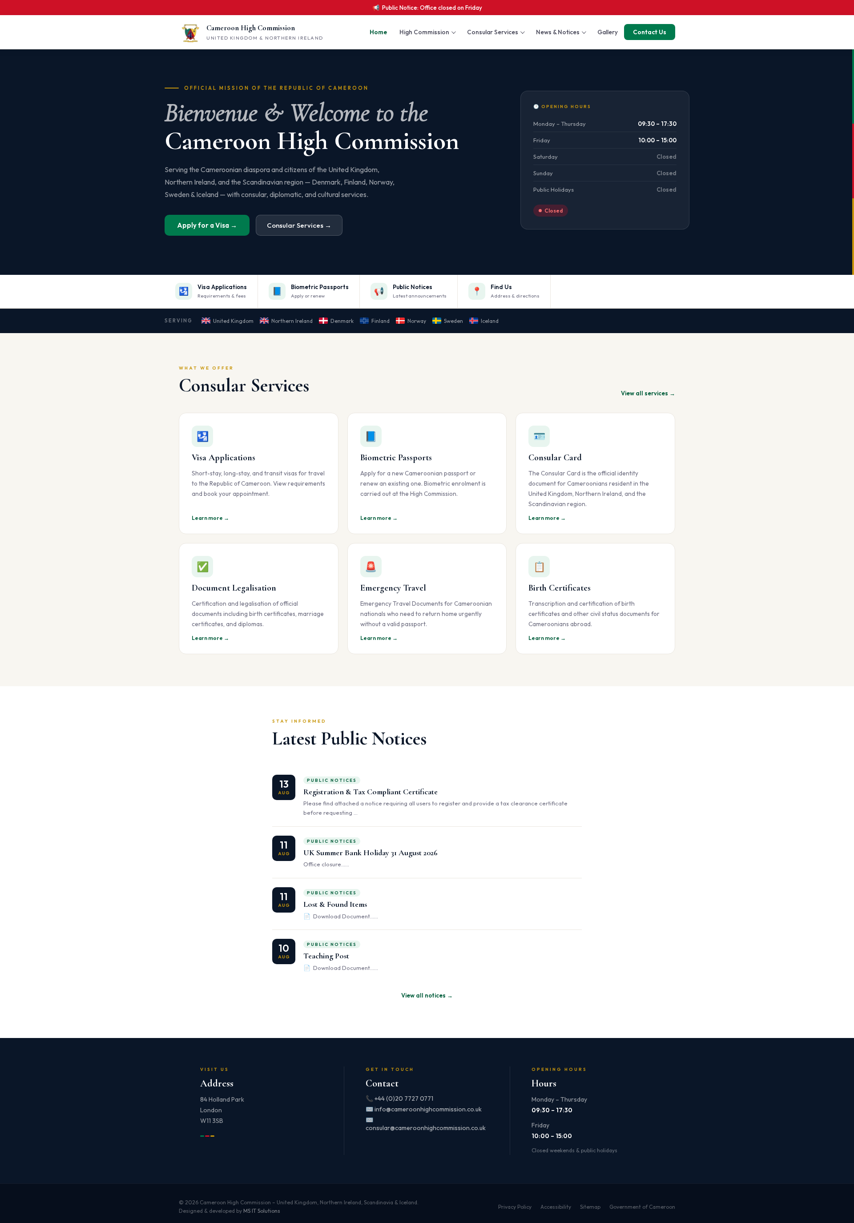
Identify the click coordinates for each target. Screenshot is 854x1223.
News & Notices (558, 32)
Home (378, 32)
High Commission (424, 32)
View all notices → (427, 995)
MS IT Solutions (261, 1210)
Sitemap (590, 1206)
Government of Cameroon (642, 1206)
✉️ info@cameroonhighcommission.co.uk (424, 1109)
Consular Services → (299, 225)
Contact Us (649, 32)
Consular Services (492, 32)
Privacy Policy (515, 1206)
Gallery (607, 32)
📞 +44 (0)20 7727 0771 (399, 1098)
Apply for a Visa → (207, 225)
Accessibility (555, 1206)
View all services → (648, 393)
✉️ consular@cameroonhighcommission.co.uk (426, 1124)
